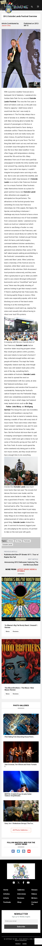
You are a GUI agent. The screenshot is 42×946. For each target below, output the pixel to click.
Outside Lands (7, 544)
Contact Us (34, 903)
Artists (11, 541)
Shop (19, 902)
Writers (34, 898)
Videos (34, 894)
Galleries (21, 890)
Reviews (16, 631)
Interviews (21, 894)
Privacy (18, 943)
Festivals (27, 541)
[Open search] (32, 7)
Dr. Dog (18, 541)
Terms (24, 943)
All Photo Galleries (20, 830)
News (8, 631)
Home (5, 890)
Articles (6, 894)
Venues (34, 890)
